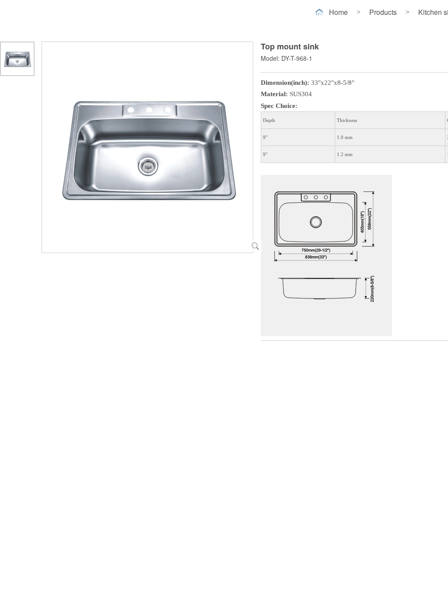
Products (383, 12)
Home (338, 12)
